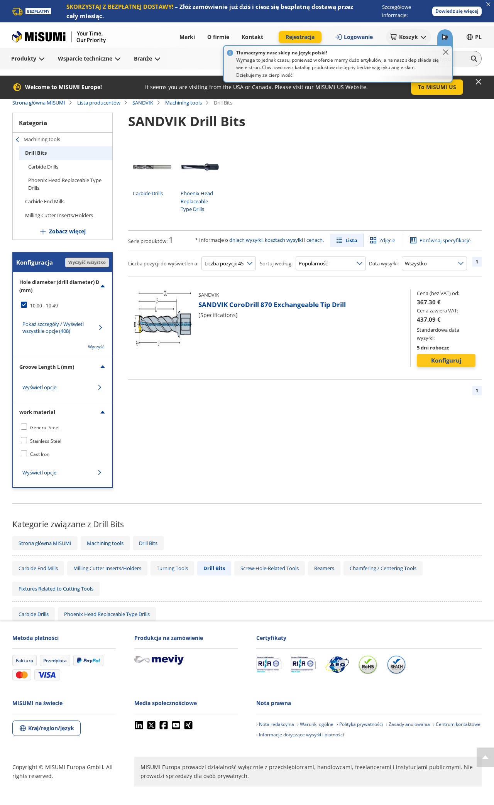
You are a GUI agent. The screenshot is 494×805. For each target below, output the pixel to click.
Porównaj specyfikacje (445, 240)
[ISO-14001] (303, 664)
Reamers (324, 568)
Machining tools (183, 102)
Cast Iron (39, 454)
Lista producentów (98, 102)
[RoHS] (367, 664)
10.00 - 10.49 (44, 305)
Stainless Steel (45, 441)
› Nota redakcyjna (275, 724)
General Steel (44, 427)
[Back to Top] (485, 757)
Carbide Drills (43, 166)
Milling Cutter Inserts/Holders (59, 215)
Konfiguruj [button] (446, 360)
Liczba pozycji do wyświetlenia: (163, 263)
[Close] (446, 52)
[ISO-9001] (268, 664)
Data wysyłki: (384, 263)
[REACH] (396, 664)
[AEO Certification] (337, 664)
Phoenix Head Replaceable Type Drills (65, 184)
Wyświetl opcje (39, 387)
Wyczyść (96, 346)
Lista (351, 240)
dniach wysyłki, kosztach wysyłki (266, 239)
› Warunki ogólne (315, 724)
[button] (457, 11)
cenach (314, 239)
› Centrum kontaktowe (456, 724)
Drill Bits (36, 152)
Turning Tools (172, 568)
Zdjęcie (387, 240)
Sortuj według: (276, 263)
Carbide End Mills (44, 201)
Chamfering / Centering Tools (383, 568)
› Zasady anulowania (408, 724)
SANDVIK (142, 102)
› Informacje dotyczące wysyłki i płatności (300, 734)
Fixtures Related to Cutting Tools (56, 588)
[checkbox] (62, 305)
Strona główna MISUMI (38, 102)
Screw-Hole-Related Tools (269, 568)
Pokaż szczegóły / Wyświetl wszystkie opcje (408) (53, 327)
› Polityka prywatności (360, 724)
